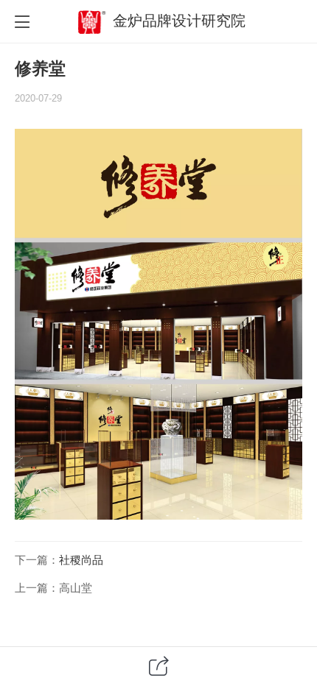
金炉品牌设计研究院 (179, 21)
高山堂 (75, 588)
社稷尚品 (81, 560)
